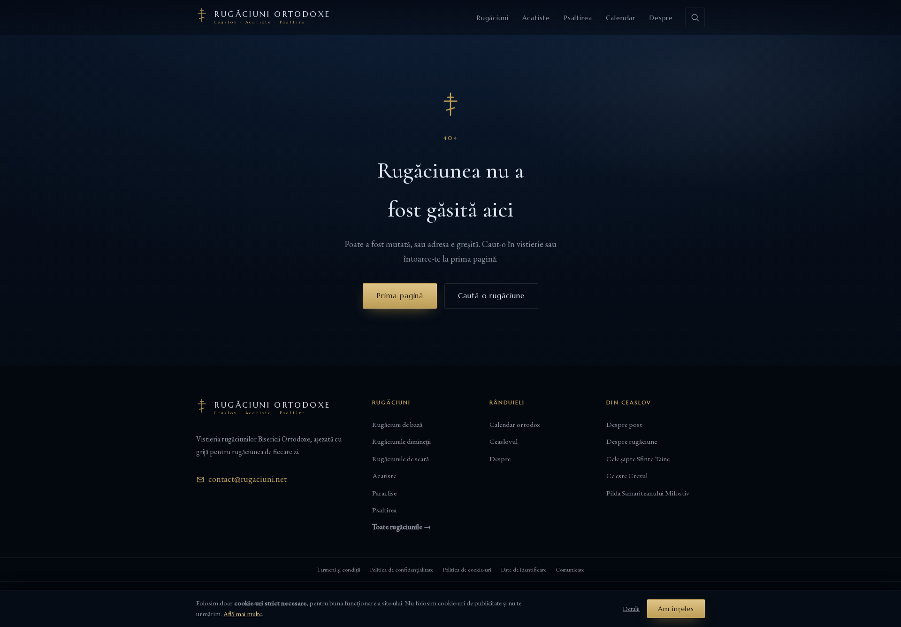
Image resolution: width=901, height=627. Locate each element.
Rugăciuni (492, 18)
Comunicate (570, 569)
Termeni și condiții (338, 569)
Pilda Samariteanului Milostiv (647, 493)
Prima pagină (399, 295)
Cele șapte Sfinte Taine (638, 459)
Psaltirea (578, 18)
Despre (661, 18)
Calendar (620, 18)
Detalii (631, 608)
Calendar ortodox (514, 424)
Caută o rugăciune (491, 295)
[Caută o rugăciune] (695, 17)
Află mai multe (242, 613)
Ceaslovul (503, 441)
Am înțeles (676, 608)
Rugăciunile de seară (400, 459)
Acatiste (536, 18)
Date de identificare (523, 569)
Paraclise (384, 493)
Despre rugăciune (631, 441)
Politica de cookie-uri (467, 569)
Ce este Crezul (627, 475)
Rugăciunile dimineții (401, 441)
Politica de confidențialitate (401, 569)
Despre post (624, 424)
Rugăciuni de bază (397, 424)
